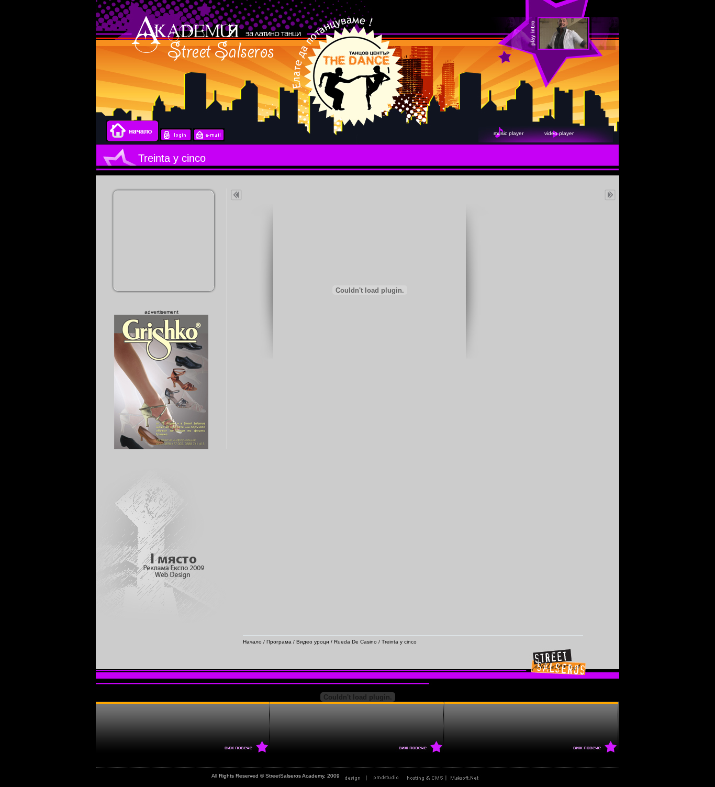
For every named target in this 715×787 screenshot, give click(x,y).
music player (508, 133)
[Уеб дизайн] (372, 776)
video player (559, 133)
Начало (252, 642)
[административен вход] (176, 139)
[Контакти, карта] (209, 139)
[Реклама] (445, 776)
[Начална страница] (132, 139)
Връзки (495, 776)
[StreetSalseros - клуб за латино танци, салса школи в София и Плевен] (592, 34)
